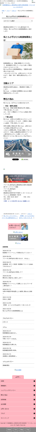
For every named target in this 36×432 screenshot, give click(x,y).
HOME (3, 10)
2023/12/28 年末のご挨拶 (7, 298)
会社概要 (3, 404)
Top (28, 429)
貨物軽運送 (6, 365)
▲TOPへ (18, 377)
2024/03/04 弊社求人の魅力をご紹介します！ (13, 277)
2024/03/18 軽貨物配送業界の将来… (10, 349)
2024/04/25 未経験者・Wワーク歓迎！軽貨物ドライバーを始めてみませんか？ (18, 264)
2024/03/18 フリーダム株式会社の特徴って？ (13, 271)
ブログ (8, 10)
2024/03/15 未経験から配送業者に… (10, 355)
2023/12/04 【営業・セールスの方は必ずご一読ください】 (17, 304)
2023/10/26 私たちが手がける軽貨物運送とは (13, 310)
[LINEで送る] (24, 159)
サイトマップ (5, 418)
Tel (16, 429)
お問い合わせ (5, 409)
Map (22, 429)
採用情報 (3, 399)
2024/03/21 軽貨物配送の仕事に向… (10, 343)
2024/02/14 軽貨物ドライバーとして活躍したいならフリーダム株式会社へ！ (17, 283)
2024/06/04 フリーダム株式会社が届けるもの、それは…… (16, 257)
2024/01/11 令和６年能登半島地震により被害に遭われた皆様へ (17, 291)
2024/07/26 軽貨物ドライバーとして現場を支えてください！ (17, 251)
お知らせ (14, 10)
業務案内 (3, 386)
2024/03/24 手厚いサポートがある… (10, 338)
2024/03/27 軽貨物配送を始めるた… (10, 332)
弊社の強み (4, 395)
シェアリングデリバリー (8, 390)
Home (9, 429)
